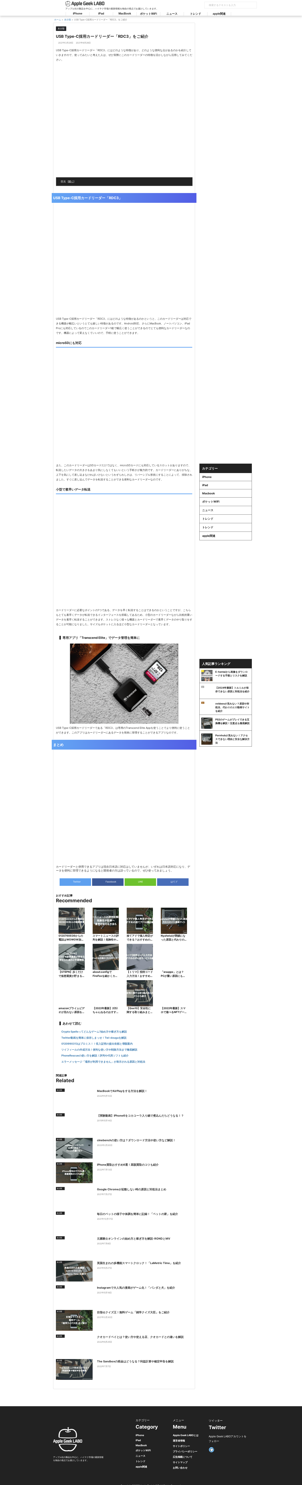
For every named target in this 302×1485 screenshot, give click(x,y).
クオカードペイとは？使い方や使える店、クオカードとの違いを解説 (140, 1337)
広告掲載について (182, 1456)
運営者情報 (179, 1440)
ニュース (172, 13)
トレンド (195, 13)
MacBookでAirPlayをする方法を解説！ (122, 1091)
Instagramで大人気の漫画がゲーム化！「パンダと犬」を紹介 (136, 1287)
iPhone (77, 13)
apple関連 (219, 13)
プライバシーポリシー (185, 1451)
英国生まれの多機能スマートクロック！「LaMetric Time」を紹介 (139, 1263)
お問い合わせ (180, 1467)
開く (71, 181)
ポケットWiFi (148, 13)
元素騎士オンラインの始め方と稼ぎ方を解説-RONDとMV (133, 1238)
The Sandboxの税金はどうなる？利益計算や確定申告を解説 (135, 1361)
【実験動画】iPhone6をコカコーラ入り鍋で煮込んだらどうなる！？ (140, 1115)
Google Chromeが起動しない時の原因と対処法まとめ (131, 1189)
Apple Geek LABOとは (186, 1435)
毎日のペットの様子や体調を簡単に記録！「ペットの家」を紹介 (137, 1214)
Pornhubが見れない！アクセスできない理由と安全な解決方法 (232, 739)
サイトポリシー (181, 1445)
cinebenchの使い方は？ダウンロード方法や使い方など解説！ (136, 1140)
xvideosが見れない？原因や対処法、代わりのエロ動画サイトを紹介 (232, 707)
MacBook (124, 13)
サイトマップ (180, 1462)
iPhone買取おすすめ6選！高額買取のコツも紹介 (128, 1164)
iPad (101, 13)
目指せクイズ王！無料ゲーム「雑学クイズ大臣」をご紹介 (133, 1312)
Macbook (208, 493)
